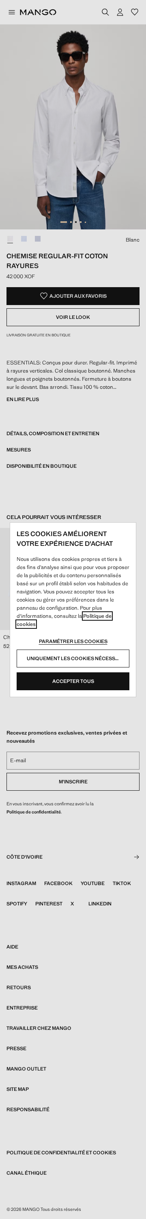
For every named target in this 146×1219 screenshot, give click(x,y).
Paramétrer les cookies (73, 641)
